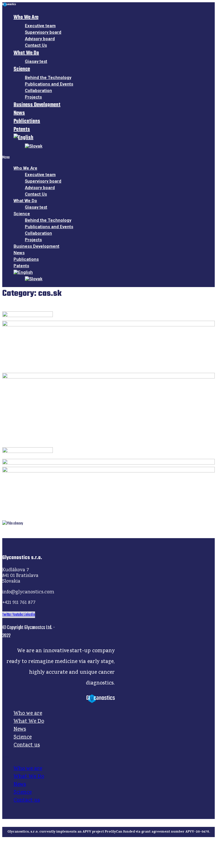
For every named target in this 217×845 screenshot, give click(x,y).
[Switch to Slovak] (33, 146)
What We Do (26, 53)
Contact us (27, 745)
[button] (98, 157)
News (20, 729)
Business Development (37, 105)
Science (22, 69)
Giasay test (36, 61)
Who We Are (26, 17)
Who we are (28, 714)
